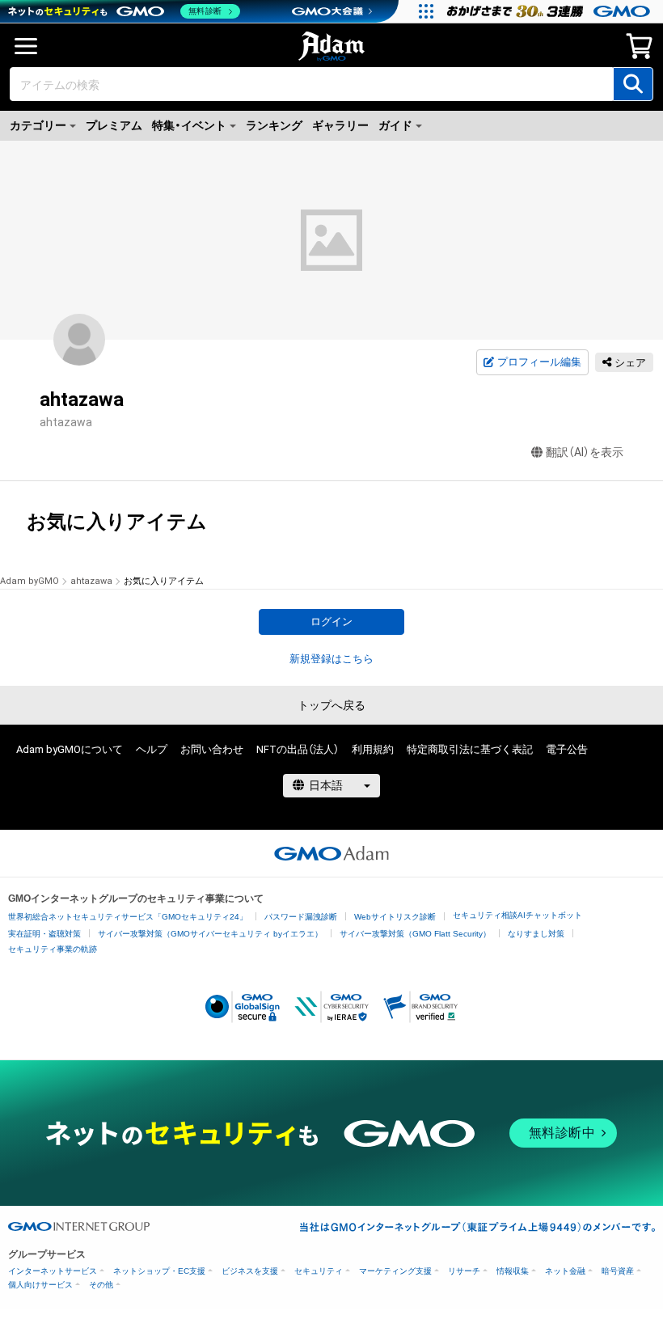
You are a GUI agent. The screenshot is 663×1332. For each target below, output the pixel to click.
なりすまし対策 (536, 933)
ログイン (331, 621)
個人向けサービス (40, 1284)
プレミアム (114, 125)
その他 (101, 1284)
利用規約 (373, 749)
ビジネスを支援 (250, 1270)
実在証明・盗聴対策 (44, 933)
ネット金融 (565, 1270)
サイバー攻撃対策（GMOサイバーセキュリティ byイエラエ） (210, 933)
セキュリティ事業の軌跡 (52, 949)
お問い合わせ (211, 749)
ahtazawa (91, 581)
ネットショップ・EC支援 (159, 1270)
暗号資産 (618, 1270)
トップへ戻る (331, 705)
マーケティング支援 (395, 1270)
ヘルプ (151, 749)
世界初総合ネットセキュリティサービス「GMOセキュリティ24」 (127, 916)
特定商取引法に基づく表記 (470, 749)
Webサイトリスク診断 (395, 916)
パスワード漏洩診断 (300, 916)
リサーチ (464, 1270)
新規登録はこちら (331, 659)
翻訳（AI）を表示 (584, 452)
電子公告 (567, 749)
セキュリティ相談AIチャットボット (517, 915)
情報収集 (512, 1270)
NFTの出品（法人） (297, 749)
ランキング (274, 125)
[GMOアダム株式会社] (331, 853)
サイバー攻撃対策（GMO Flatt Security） (415, 933)
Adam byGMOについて (69, 749)
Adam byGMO (29, 581)
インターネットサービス (52, 1270)
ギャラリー (340, 125)
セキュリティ (318, 1270)
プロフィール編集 (539, 362)
